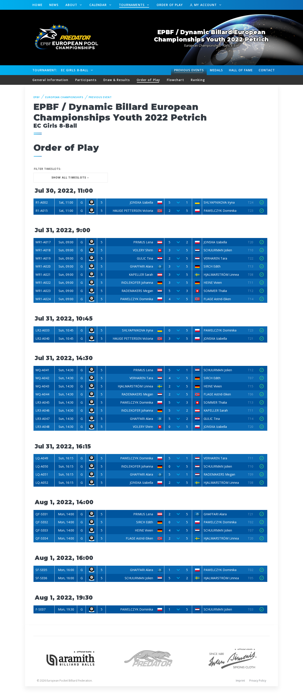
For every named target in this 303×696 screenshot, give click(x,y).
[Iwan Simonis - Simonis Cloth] (232, 658)
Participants (85, 80)
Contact (267, 70)
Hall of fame (241, 70)
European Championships (64, 97)
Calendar (98, 5)
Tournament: (44, 70)
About (72, 5)
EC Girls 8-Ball (75, 70)
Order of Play (170, 5)
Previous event (100, 97)
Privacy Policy (257, 680)
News (54, 5)
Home (37, 5)
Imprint (240, 680)
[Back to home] (64, 37)
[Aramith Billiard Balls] (70, 658)
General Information (50, 80)
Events (189, 70)
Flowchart (175, 80)
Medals (216, 70)
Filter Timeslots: (47, 169)
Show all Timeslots (68, 177)
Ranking (198, 80)
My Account (205, 5)
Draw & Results (116, 80)
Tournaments (132, 5)
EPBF (36, 97)
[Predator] (151, 658)
